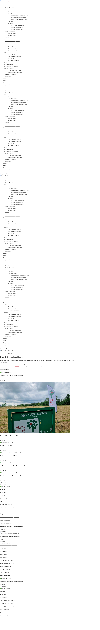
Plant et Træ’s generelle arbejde (18, 25)
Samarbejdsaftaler (12, 49)
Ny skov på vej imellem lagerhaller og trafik (12, 466)
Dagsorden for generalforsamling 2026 (20, 16)
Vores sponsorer (9, 64)
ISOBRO (7, 37)
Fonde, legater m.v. (9, 68)
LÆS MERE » (3, 531)
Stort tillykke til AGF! (6, 446)
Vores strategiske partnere (11, 66)
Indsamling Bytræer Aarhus (17, 27)
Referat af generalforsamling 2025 (19, 19)
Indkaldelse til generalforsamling (18, 17)
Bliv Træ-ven (11, 58)
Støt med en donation (13, 47)
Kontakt (4, 86)
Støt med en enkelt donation (14, 57)
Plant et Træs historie (10, 8)
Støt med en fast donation (14, 55)
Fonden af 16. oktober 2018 (14, 70)
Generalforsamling (12, 14)
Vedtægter (10, 21)
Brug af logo (8, 76)
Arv (6, 62)
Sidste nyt (5, 78)
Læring (4, 80)
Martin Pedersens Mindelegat (15, 72)
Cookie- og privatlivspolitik (20, 619)
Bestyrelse (10, 12)
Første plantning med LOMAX (8, 456)
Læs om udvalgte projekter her (12, 41)
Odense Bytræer (12, 35)
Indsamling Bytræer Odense (17, 29)
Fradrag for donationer (13, 51)
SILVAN (17, 366)
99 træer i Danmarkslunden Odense (10, 436)
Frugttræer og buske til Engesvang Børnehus (13, 476)
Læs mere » (2, 379)
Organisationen (8, 10)
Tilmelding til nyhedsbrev (11, 84)
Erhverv (7, 45)
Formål (7, 6)
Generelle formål (12, 33)
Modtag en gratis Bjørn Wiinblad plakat (11, 376)
